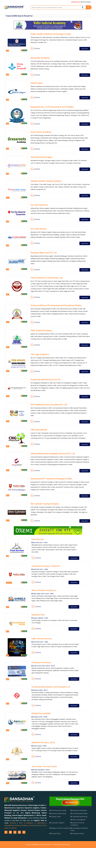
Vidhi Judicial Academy (41, 330)
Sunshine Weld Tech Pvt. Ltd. (44, 252)
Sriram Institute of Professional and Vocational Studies (56, 305)
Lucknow (13, 828)
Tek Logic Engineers (40, 354)
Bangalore (29, 823)
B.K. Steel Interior (38, 229)
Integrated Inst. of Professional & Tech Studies (52, 107)
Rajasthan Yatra (38, 615)
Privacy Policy (56, 834)
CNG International (39, 430)
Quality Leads (56, 817)
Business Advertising (58, 813)
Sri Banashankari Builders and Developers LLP (51, 687)
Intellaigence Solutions (41, 662)
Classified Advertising (79, 817)
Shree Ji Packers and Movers (44, 590)
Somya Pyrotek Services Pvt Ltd (45, 379)
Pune (43, 825)
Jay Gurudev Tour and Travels (44, 766)
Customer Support (57, 823)
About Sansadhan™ (79, 820)
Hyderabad (41, 823)
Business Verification (79, 810)
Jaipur (6, 828)
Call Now (36, 48)
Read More (84, 49)
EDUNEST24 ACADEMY (41, 713)
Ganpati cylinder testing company (46, 181)
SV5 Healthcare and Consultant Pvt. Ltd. (49, 404)
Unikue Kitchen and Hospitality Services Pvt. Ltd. (53, 453)
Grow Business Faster (80, 813)
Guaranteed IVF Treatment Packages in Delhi (51, 479)
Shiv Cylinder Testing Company (45, 504)
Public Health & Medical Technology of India (51, 34)
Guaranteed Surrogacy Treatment (46, 566)
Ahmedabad (8, 825)
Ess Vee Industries (39, 205)
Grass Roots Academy (41, 132)
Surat (38, 825)
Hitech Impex (37, 83)
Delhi (21, 823)
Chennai (17, 825)
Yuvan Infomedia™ (45, 844)
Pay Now (69, 802)
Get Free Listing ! (82, 2)
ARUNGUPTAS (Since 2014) (43, 742)
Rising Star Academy (40, 58)
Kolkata (24, 825)
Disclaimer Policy (78, 834)
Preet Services (38, 539)
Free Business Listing (58, 810)
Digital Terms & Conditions (60, 828)
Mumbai (13, 823)
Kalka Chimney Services (42, 638)
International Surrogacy (41, 157)
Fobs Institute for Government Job (47, 278)
